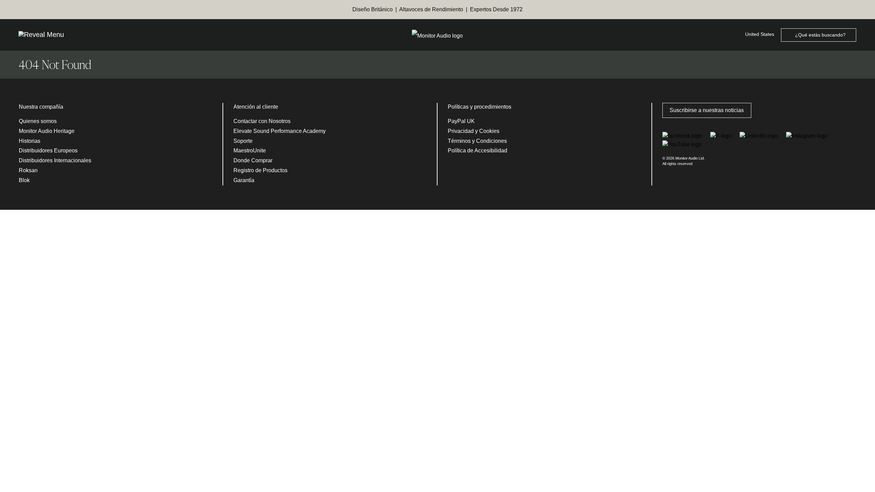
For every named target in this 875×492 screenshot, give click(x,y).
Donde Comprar (252, 160)
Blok (24, 180)
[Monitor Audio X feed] (721, 135)
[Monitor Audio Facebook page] (682, 135)
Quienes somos (38, 121)
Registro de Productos (260, 170)
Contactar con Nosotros (262, 121)
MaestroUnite (249, 150)
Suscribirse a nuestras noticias (707, 110)
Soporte (243, 141)
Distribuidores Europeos (48, 150)
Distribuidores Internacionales (55, 160)
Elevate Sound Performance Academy (279, 131)
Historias (29, 141)
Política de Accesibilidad (477, 150)
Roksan (28, 170)
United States (759, 34)
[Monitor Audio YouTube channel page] (682, 144)
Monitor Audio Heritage (47, 131)
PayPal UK (461, 121)
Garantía (243, 180)
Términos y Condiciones (477, 141)
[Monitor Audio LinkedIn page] (759, 135)
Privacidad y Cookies (473, 131)
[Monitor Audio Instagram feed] (806, 135)
